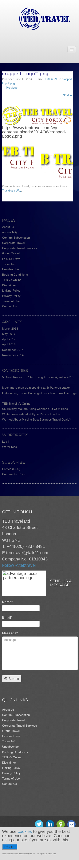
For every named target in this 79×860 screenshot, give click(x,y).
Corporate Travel (13, 243)
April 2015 (9, 344)
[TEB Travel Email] (71, 824)
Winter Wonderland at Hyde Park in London (31, 414)
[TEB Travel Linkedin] (50, 824)
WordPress (9, 446)
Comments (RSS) (13, 474)
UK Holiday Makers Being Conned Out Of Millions (35, 408)
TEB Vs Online (11, 279)
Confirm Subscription (16, 237)
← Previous (9, 87)
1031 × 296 (51, 79)
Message (10, 633)
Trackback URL (11, 190)
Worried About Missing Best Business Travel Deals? (36, 419)
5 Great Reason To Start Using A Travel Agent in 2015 (38, 377)
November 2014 (13, 355)
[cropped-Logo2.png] (37, 115)
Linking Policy (11, 290)
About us (8, 227)
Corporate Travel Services (19, 248)
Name (7, 602)
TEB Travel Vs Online (16, 403)
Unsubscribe (10, 269)
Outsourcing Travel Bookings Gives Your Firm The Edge (39, 393)
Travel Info (9, 264)
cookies (25, 831)
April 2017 (9, 339)
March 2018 (10, 328)
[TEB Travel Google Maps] (60, 824)
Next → (68, 95)
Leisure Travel (11, 258)
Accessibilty (9, 232)
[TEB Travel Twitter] (39, 824)
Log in (6, 441)
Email (7, 617)
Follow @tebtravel (19, 565)
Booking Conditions (15, 274)
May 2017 (8, 333)
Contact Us (9, 306)
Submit (13, 678)
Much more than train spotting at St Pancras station (36, 387)
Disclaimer (9, 285)
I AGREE (10, 847)
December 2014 (13, 349)
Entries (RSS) (11, 469)
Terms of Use (11, 301)
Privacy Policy (11, 295)
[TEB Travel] (39, 18)
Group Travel (11, 253)
